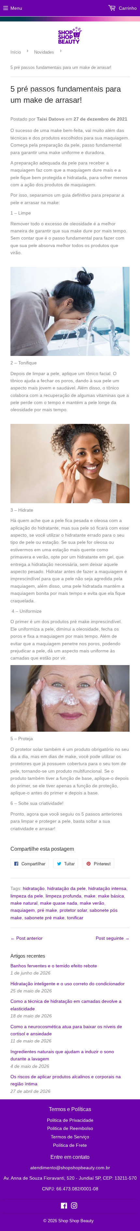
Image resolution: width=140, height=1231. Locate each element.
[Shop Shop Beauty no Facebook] (64, 1206)
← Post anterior (26, 938)
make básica (111, 895)
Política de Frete (70, 1145)
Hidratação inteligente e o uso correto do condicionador (67, 983)
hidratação (34, 888)
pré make (47, 910)
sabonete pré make (44, 917)
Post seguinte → (113, 938)
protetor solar (73, 910)
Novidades (44, 52)
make (89, 895)
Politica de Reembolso (70, 1128)
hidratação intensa (107, 888)
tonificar (75, 917)
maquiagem (22, 910)
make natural (23, 903)
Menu (16, 8)
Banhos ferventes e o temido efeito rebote (53, 965)
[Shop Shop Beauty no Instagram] (74, 1206)
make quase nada (58, 903)
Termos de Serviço (70, 1136)
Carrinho (127, 8)
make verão (92, 903)
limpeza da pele (26, 895)
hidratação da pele (66, 888)
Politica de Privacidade (70, 1120)
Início (15, 52)
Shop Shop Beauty (76, 1220)
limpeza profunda (63, 895)
